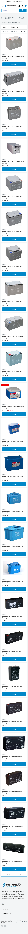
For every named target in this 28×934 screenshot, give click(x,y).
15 (18, 874)
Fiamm (4, 54)
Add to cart (14, 64)
